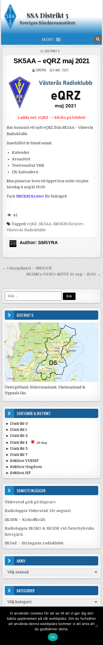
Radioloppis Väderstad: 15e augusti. (38, 511)
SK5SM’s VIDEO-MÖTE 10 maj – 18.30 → (63, 274)
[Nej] (96, 625)
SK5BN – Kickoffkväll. (25, 520)
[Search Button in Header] (97, 39)
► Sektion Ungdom (24, 467)
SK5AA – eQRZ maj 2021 (51, 61)
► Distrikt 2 (17, 436)
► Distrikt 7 (17, 454)
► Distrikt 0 (17, 423)
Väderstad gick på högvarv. (30, 502)
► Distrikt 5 (16, 448)
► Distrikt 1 (16, 429)
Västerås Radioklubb (26, 230)
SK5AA (45, 224)
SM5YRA (41, 70)
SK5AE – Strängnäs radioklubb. (34, 543)
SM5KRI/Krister (68, 224)
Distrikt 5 (52, 51)
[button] (48, 39)
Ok (52, 637)
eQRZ (32, 224)
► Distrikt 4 (26, 442)
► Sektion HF (18, 473)
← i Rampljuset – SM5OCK (27, 268)
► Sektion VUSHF (22, 461)
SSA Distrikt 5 (47, 15)
